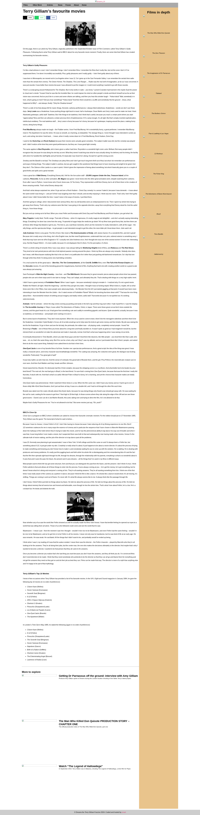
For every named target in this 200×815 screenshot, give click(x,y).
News (60, 5)
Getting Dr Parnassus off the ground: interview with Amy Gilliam (98, 675)
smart (124, 812)
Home (84, 5)
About (76, 5)
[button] (28, 17)
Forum (68, 5)
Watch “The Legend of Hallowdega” (81, 766)
